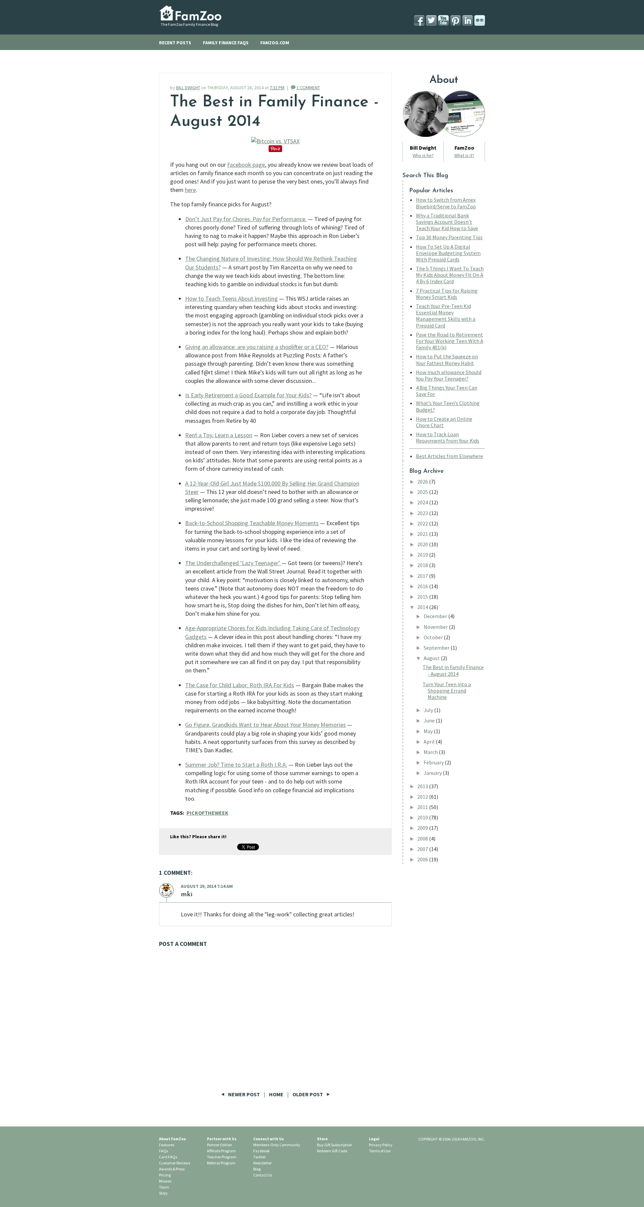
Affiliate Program (221, 1150)
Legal (374, 1138)
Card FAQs (168, 1156)
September (437, 647)
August (432, 658)
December (436, 616)
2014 (423, 607)
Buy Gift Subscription (334, 1144)
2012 (423, 796)
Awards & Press (171, 1168)
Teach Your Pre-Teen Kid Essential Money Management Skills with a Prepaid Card (445, 316)
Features (166, 1144)
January (433, 772)
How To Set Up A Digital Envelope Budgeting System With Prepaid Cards (448, 253)
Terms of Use (379, 1150)
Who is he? (423, 155)
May (429, 731)
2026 (423, 481)
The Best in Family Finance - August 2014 (453, 670)
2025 (423, 492)
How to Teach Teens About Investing (231, 298)
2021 (423, 534)
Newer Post (244, 1094)
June (430, 720)
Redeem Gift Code (332, 1150)
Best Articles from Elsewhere (449, 456)
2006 (423, 859)
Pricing (165, 1174)
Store (322, 1138)
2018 (423, 565)
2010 (423, 817)
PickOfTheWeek (207, 812)
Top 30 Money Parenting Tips (449, 237)
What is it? (464, 155)
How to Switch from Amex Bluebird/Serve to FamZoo (446, 202)
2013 (423, 786)
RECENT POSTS (175, 43)
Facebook (261, 1150)
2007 (423, 849)
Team (164, 1187)
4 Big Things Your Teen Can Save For (446, 390)
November (436, 626)
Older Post (308, 1094)
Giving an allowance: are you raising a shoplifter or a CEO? (256, 347)
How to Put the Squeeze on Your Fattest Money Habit (447, 359)
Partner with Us (221, 1138)
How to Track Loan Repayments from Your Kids (447, 437)
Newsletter (262, 1162)
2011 (423, 807)
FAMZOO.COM (274, 43)
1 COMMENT (308, 88)
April (430, 741)
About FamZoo (172, 1138)
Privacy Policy (380, 1144)
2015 (423, 596)
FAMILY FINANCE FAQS (226, 43)
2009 (423, 827)
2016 (423, 586)
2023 (423, 513)
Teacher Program (221, 1156)
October (434, 637)
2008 (423, 838)
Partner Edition (219, 1144)
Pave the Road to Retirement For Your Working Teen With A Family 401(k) (449, 341)
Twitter (259, 1156)
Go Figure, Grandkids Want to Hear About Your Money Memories (265, 724)
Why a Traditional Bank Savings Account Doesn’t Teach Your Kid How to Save (447, 222)
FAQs (163, 1150)
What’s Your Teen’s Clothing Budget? (448, 406)
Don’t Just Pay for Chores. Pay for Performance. (246, 219)
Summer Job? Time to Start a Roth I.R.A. (236, 764)
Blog (257, 1168)
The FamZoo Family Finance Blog (189, 24)
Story (163, 1193)
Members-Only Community (276, 1144)
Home (276, 1094)
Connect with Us (268, 1138)
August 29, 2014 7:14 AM (207, 886)
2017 (423, 575)
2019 (423, 554)
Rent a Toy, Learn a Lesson (218, 435)
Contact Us (262, 1174)
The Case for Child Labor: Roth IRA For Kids (239, 685)
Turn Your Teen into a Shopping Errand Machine (447, 690)
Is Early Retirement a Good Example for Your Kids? (248, 395)
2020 (423, 544)
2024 (423, 502)
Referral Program (221, 1162)
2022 (423, 523)
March (431, 752)
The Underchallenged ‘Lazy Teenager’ (233, 563)
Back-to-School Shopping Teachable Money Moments (252, 523)
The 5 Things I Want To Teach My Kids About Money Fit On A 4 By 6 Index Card (450, 275)
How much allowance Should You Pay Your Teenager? (448, 375)
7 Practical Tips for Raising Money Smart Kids (447, 293)
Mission (165, 1181)
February (434, 762)
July (429, 710)
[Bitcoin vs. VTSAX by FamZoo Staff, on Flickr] (275, 141)
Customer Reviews (174, 1162)
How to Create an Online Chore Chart (444, 422)
